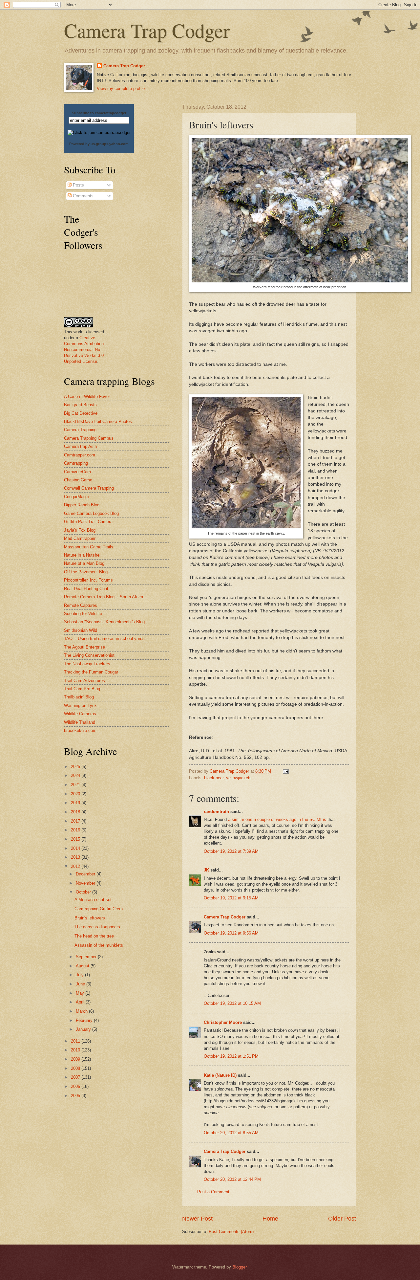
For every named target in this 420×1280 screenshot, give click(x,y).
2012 (76, 866)
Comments (83, 195)
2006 (76, 1086)
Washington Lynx (80, 705)
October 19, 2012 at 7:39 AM (231, 851)
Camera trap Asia (80, 446)
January (84, 1029)
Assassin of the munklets (98, 945)
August (83, 965)
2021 (76, 784)
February (85, 1020)
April (81, 1002)
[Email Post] (285, 771)
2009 (76, 1059)
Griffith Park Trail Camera (88, 521)
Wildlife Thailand (79, 722)
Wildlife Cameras (80, 713)
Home (270, 1218)
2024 (76, 775)
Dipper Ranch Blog (81, 504)
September (87, 956)
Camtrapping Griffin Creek (99, 908)
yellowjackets (239, 777)
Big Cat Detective (80, 413)
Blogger (239, 1267)
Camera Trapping (80, 429)
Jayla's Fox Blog (79, 530)
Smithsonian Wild (80, 630)
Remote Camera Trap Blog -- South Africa (103, 596)
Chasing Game (78, 479)
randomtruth (216, 811)
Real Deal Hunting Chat (86, 588)
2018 (76, 811)
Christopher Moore (223, 1022)
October (84, 892)
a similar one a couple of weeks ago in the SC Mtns (277, 819)
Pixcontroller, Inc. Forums (88, 580)
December (86, 874)
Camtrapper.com (79, 454)
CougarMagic (76, 496)
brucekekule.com (80, 730)
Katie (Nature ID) (220, 1075)
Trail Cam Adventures (84, 680)
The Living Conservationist (89, 655)
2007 (76, 1077)
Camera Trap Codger (147, 30)
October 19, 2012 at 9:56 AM (231, 933)
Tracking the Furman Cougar (91, 672)
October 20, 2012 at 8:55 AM (231, 1132)
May (80, 993)
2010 (76, 1050)
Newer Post (197, 1218)
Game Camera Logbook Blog (91, 513)
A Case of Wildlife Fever (87, 396)
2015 (76, 839)
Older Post (342, 1218)
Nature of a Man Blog (84, 563)
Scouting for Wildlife (83, 613)
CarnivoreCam (77, 471)
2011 (76, 1041)
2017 (76, 821)
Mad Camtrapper (79, 538)
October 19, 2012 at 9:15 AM (231, 897)
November (86, 883)
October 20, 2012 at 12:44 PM (232, 1179)
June (81, 984)
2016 (76, 830)
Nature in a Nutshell (82, 555)
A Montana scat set (93, 899)
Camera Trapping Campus (89, 438)
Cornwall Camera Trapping (89, 488)
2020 (76, 793)
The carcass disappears (97, 926)
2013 (76, 857)
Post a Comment (213, 1191)
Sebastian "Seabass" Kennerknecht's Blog (104, 621)
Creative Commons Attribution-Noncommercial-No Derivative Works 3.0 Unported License (84, 349)
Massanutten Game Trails (88, 546)
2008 (76, 1068)
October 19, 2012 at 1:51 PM (231, 1056)
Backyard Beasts (80, 404)
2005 (76, 1095)
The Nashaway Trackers (87, 663)
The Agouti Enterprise (84, 647)
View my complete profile (121, 88)
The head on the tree (94, 936)
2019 (76, 802)
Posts (78, 185)
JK (206, 870)
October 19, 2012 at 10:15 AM (232, 1003)
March (82, 1011)
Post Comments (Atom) (231, 1231)
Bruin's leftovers (89, 918)
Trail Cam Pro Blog (82, 688)
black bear (213, 777)
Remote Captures (80, 605)
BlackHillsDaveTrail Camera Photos (98, 421)
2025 (76, 766)
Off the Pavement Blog (86, 571)
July (80, 974)
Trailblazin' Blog (79, 697)
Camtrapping (76, 463)
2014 (76, 848)
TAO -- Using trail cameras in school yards (104, 638)
